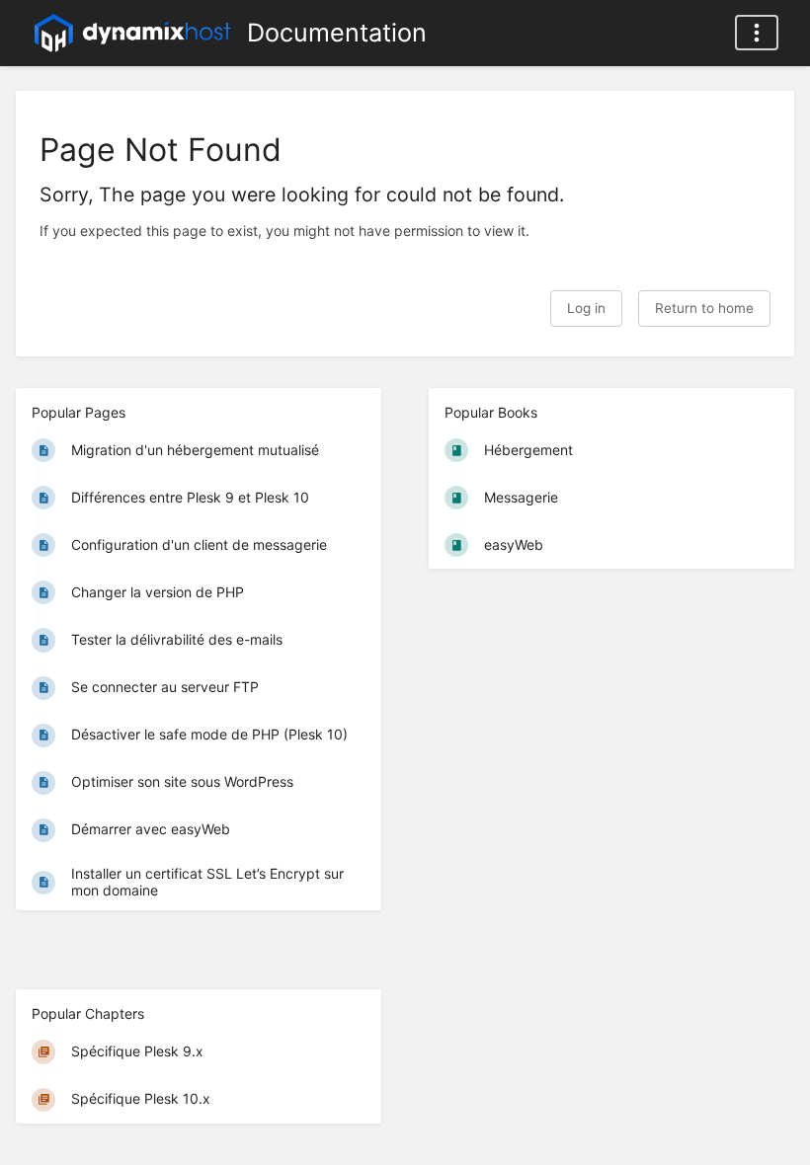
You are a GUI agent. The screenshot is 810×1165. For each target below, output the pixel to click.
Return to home (704, 308)
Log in (586, 308)
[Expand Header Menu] (756, 32)
